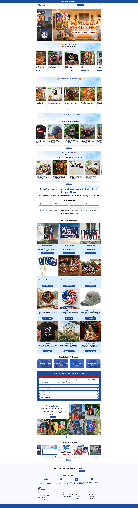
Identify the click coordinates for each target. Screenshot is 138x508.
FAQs (77, 490)
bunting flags (94, 209)
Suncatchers (47, 311)
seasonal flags (56, 196)
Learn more (53, 416)
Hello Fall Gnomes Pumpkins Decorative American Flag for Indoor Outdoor (77, 103)
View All (68, 73)
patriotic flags (70, 196)
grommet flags (43, 210)
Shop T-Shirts (47, 351)
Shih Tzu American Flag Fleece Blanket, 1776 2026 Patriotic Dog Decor (61, 177)
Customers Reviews (80, 494)
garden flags (88, 209)
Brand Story (91, 490)
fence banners (64, 211)
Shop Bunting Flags (90, 252)
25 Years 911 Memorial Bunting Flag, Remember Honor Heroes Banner (61, 141)
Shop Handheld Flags (47, 285)
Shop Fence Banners (91, 285)
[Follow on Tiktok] (44, 499)
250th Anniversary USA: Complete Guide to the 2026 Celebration (89, 456)
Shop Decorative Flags (47, 252)
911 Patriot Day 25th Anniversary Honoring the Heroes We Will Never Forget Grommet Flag (77, 141)
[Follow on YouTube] (42, 499)
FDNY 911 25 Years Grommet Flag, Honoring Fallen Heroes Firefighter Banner (38, 67)
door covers (70, 211)
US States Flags (74, 7)
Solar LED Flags (90, 344)
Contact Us (65, 490)
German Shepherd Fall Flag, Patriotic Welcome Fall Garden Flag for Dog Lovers (45, 177)
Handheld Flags (47, 278)
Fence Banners (90, 278)
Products (67, 7)
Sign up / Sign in (79, 496)
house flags (82, 209)
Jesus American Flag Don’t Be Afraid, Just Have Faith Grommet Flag (70, 67)
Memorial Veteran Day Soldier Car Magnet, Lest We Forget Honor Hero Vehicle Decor (77, 177)
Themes (51, 7)
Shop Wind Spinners (69, 351)
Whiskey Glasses (69, 278)
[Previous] (39, 450)
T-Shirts (47, 344)
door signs (59, 211)
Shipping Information (67, 496)
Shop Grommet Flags (69, 252)
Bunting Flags (90, 245)
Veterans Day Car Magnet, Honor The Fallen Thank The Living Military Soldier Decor (94, 177)
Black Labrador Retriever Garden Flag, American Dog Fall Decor (45, 103)
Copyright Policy (92, 496)
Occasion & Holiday (59, 7)
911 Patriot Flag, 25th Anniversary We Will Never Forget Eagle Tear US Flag (45, 141)
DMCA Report (91, 498)
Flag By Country (82, 7)
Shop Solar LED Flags (91, 351)
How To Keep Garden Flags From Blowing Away (41, 456)
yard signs (84, 211)
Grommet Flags (69, 245)
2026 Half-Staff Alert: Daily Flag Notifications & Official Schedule (73, 456)
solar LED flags (54, 210)
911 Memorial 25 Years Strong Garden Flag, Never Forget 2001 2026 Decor (94, 141)
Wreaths (69, 311)
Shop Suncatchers (47, 318)
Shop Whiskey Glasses (69, 285)
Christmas (40, 7)
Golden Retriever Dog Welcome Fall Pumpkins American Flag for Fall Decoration (61, 103)
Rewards (77, 498)
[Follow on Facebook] (37, 499)
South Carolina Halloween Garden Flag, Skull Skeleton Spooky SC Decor (93, 103)
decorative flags (61, 209)
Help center (90, 7)
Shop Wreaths (69, 318)
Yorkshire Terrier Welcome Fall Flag (54, 67)
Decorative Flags (47, 245)
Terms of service (92, 494)
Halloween (46, 7)
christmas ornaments (51, 211)
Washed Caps (90, 311)
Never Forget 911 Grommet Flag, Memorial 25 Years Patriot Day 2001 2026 (87, 67)
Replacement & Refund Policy (69, 494)
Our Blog (77, 492)
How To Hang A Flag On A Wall (56, 456)
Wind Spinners (69, 344)
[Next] (99, 450)
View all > (69, 436)
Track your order (66, 492)
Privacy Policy (91, 492)
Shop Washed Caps (90, 318)
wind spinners (76, 211)
